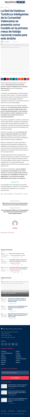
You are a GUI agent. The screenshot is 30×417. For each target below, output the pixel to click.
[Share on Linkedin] (10, 79)
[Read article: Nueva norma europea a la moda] (4, 255)
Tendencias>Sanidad (21, 358)
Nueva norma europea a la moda (16, 253)
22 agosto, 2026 (15, 257)
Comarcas (3, 351)
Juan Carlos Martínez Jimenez (18, 255)
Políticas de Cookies (21, 411)
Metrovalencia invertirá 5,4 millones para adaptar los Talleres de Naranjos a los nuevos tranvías (18, 315)
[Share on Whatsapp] (13, 79)
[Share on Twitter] (5, 79)
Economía (6, 7)
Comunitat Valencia (8, 193)
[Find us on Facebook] (2, 344)
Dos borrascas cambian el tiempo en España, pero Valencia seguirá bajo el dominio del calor (17, 300)
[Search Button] (28, 2)
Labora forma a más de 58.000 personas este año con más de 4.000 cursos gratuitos (17, 308)
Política (18, 351)
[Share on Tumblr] (25, 79)
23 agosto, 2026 (15, 272)
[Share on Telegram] (16, 79)
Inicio (2, 7)
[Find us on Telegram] (9, 344)
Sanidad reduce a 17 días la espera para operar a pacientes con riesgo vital (14, 292)
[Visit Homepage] (15, 2)
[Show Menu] (1, 2)
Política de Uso (11, 411)
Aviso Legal (3, 411)
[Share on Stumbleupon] (19, 79)
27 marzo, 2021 (15, 41)
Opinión (3, 364)
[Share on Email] (28, 79)
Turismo (18, 360)
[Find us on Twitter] (13, 344)
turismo (25, 193)
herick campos (18, 193)
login (5, 232)
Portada (18, 353)
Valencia (18, 362)
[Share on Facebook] (2, 79)
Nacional (3, 362)
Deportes (3, 356)
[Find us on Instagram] (6, 344)
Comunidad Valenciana (6, 353)
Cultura (3, 355)
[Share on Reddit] (22, 79)
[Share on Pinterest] (7, 79)
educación (3, 360)
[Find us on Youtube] (16, 344)
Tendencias (18, 356)
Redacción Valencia (15, 263)
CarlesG (7, 41)
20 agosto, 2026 (15, 264)
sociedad (18, 355)
